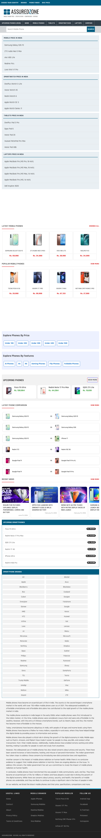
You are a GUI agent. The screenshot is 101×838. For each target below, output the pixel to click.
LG (23, 631)
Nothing (24, 646)
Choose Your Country (9, 3)
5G (26, 363)
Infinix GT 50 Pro (62, 826)
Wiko (67, 690)
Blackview (66, 587)
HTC (23, 616)
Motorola (23, 641)
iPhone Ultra (50, 556)
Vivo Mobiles (36, 821)
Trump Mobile (23, 680)
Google (66, 606)
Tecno (66, 675)
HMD (23, 611)
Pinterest (84, 815)
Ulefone (67, 680)
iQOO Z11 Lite (50, 542)
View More (95, 264)
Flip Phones (55, 363)
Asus (67, 582)
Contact (9, 804)
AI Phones (9, 363)
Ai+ (23, 577)
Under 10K (9, 343)
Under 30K (35, 343)
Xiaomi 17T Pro (61, 805)
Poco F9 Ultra (50, 529)
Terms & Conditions (14, 821)
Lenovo (66, 626)
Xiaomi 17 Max (61, 812)
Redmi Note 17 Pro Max (50, 535)
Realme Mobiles (37, 810)
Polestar (67, 656)
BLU (23, 592)
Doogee (67, 597)
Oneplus (67, 646)
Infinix (23, 621)
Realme (23, 661)
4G (19, 363)
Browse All (94, 226)
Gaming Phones (38, 363)
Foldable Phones (71, 363)
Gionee (23, 606)
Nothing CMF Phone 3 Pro (65, 819)
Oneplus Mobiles (37, 815)
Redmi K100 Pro (50, 563)
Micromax (23, 636)
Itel (67, 621)
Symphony (67, 670)
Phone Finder (34, 3)
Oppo (23, 651)
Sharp (67, 665)
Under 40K (49, 343)
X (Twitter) (84, 810)
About (8, 810)
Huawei (67, 616)
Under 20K (22, 343)
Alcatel (66, 577)
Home (8, 799)
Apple (23, 582)
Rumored (66, 661)
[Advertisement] (50, 207)
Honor (67, 611)
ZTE (66, 695)
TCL (23, 675)
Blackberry (23, 587)
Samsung (23, 665)
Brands (24, 3)
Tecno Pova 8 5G (62, 799)
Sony (23, 670)
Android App (85, 799)
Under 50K (62, 343)
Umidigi (23, 685)
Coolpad (67, 592)
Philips (23, 656)
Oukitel (66, 651)
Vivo (66, 685)
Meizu (67, 631)
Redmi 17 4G (50, 549)
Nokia (67, 641)
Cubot (23, 597)
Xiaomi (23, 695)
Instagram (84, 821)
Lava (23, 626)
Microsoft (66, 636)
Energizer (23, 602)
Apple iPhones (36, 799)
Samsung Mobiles (38, 804)
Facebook (84, 804)
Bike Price (46, 3)
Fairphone (67, 602)
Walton (23, 690)
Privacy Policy (11, 815)
